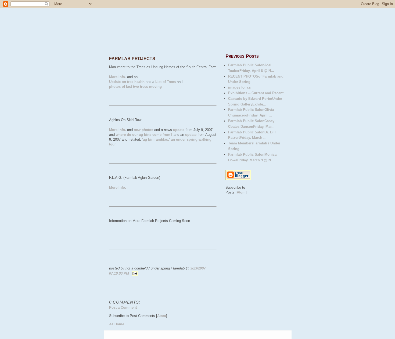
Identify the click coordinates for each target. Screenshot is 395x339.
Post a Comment (123, 307)
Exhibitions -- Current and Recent (255, 93)
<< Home (116, 324)
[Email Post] (134, 273)
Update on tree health (127, 82)
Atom (161, 316)
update (178, 130)
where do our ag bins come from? (144, 135)
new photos (143, 130)
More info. (117, 130)
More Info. (117, 77)
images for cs (239, 87)
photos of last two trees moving (135, 87)
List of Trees (165, 82)
